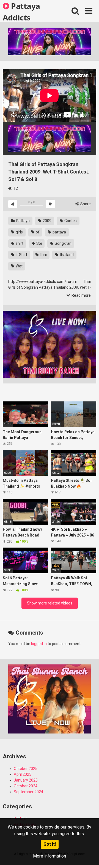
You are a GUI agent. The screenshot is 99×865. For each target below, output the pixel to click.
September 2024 (28, 792)
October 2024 (25, 786)
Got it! (49, 844)
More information (49, 856)
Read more (81, 295)
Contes (70, 221)
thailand (66, 255)
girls (19, 232)
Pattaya (22, 221)
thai (43, 255)
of (37, 232)
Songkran (63, 243)
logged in (39, 643)
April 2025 (22, 774)
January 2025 (26, 780)
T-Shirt (21, 255)
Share (85, 204)
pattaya (59, 232)
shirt (19, 243)
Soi (38, 243)
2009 (46, 221)
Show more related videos (49, 603)
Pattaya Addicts (21, 11)
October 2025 (25, 768)
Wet (19, 266)
